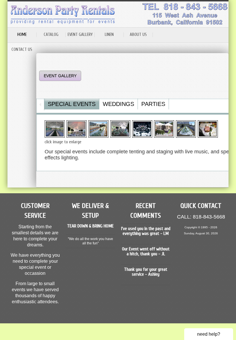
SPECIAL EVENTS (72, 104)
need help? (208, 334)
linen (109, 34)
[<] (40, 104)
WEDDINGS (118, 104)
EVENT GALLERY (80, 34)
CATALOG (51, 34)
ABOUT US (138, 34)
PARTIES (153, 104)
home (22, 34)
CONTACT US (22, 49)
